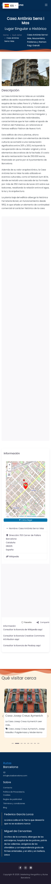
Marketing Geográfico (31, 874)
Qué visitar (17, 35)
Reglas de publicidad (12, 799)
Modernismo (36, 732)
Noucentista (38, 38)
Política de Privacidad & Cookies (14, 793)
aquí (40, 629)
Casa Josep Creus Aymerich (24, 716)
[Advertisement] (25, 328)
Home (6, 35)
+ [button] (9, 464)
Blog (5, 807)
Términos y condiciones (14, 803)
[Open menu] (46, 5)
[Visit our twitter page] (25, 868)
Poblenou (32, 41)
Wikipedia (14, 556)
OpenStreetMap (31, 516)
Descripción (10, 90)
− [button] (9, 468)
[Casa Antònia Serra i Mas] (25, 486)
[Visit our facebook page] (20, 868)
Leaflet (21, 516)
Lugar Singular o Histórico (25, 28)
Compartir (44, 622)
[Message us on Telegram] (31, 868)
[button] (3, 716)
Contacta (7, 787)
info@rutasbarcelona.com (15, 775)
